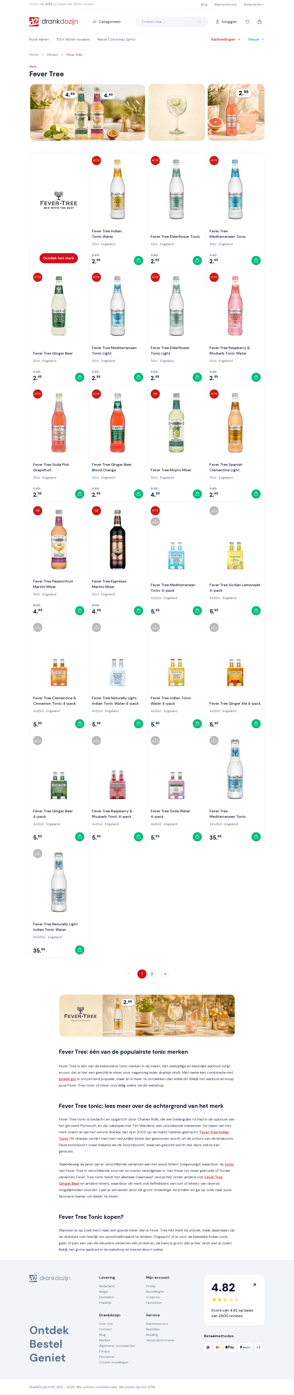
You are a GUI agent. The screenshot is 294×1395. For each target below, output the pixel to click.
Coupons (153, 1297)
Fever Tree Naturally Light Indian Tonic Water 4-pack (115, 701)
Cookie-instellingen (113, 1362)
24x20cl (215, 824)
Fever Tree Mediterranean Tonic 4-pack (173, 587)
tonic (229, 1164)
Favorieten (154, 1303)
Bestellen (153, 1329)
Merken (104, 1340)
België (103, 1292)
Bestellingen (155, 1292)
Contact (105, 1329)
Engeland (108, 244)
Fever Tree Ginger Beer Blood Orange (112, 467)
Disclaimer (107, 1357)
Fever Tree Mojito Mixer (171, 470)
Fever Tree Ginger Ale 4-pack (235, 703)
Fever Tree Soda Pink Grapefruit (51, 467)
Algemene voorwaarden (117, 1346)
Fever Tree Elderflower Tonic (175, 236)
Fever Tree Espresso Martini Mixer (109, 584)
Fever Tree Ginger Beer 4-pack (53, 814)
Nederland (107, 1286)
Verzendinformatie (160, 1340)
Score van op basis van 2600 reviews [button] (61, 4)
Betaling (152, 1335)
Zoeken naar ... (153, 21)
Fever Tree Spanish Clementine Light (226, 467)
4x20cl (156, 598)
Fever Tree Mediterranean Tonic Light (114, 350)
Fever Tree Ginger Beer (53, 353)
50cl (95, 244)
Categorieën (110, 21)
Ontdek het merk (58, 258)
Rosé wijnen (39, 39)
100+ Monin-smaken (73, 39)
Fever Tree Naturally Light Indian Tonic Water (55, 927)
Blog (102, 1335)
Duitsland (106, 1297)
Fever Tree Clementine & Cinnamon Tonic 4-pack (54, 701)
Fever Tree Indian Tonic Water (107, 234)
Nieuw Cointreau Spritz (116, 39)
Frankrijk (105, 1303)
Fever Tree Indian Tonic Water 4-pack (171, 701)
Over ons (106, 1324)
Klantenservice (157, 1324)
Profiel (150, 1286)
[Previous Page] (129, 974)
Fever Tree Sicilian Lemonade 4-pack (234, 587)
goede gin (67, 1078)
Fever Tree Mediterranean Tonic (227, 234)
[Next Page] (165, 974)
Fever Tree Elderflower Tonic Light (170, 350)
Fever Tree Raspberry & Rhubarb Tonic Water (229, 350)
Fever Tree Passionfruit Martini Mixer (53, 584)
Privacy (104, 1351)
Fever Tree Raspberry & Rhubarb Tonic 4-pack (112, 814)
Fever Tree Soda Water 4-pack (170, 814)
